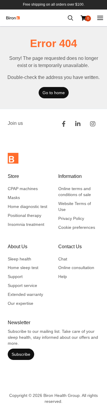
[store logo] (13, 18)
